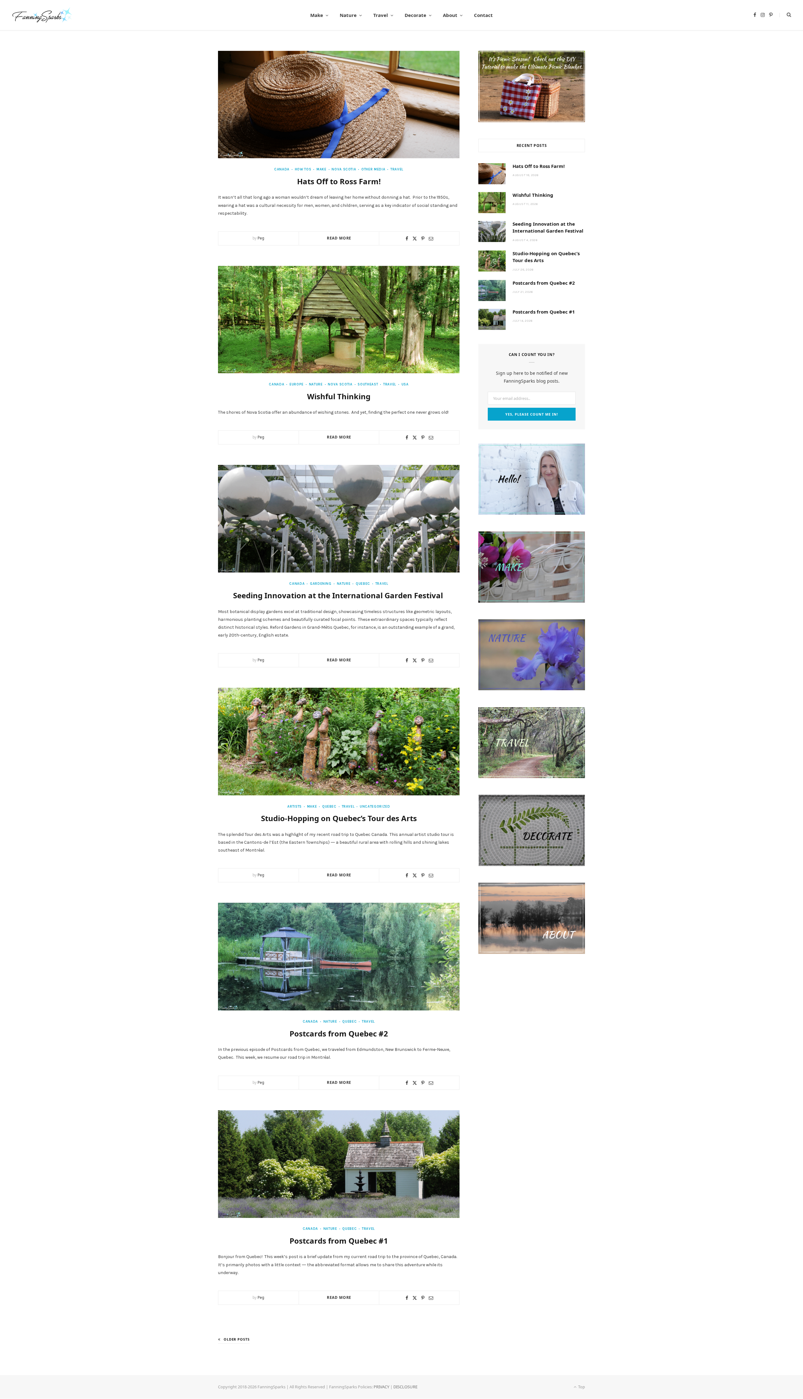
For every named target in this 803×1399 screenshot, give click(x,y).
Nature (348, 15)
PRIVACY (382, 1387)
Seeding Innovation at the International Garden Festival (339, 595)
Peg (261, 238)
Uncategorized (375, 806)
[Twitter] (414, 238)
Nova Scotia (344, 169)
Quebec (363, 584)
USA (405, 384)
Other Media (373, 169)
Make (316, 15)
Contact (483, 15)
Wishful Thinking (338, 396)
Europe (297, 384)
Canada (282, 169)
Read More (339, 238)
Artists (294, 806)
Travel (380, 15)
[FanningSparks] (42, 15)
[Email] (431, 238)
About (450, 15)
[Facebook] (407, 238)
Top (581, 1387)
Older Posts (237, 1339)
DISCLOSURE (405, 1387)
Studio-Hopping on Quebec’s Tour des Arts (339, 818)
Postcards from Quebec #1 (339, 1240)
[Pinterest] (422, 238)
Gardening (321, 584)
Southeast (368, 384)
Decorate (415, 15)
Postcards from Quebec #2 (339, 1033)
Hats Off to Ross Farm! (339, 181)
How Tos (303, 169)
